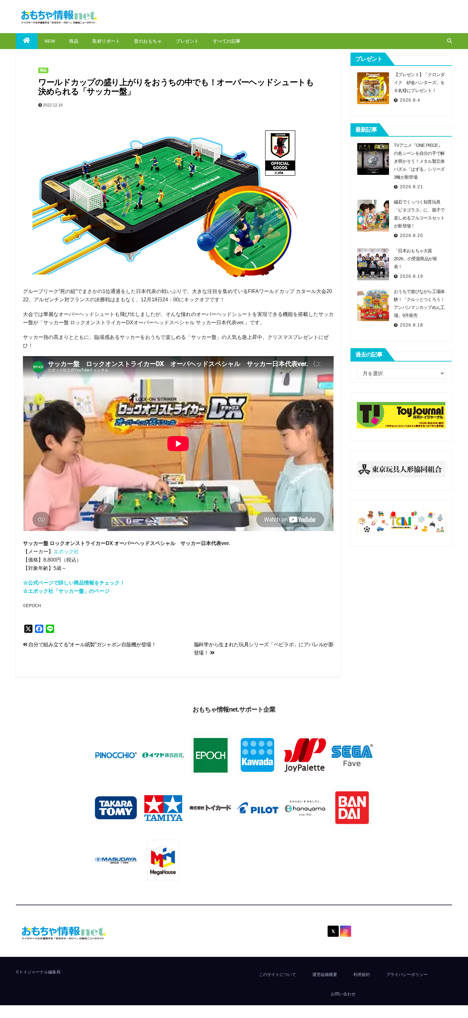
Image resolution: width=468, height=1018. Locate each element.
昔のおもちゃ (148, 41)
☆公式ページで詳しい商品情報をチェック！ (74, 582)
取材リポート (106, 41)
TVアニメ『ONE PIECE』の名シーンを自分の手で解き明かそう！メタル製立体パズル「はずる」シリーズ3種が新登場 (419, 161)
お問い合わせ (343, 994)
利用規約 (361, 974)
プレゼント (187, 41)
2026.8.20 (411, 235)
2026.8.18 (411, 324)
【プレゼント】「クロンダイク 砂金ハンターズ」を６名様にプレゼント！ (419, 82)
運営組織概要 (324, 974)
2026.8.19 (411, 276)
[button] (449, 41)
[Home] (27, 41)
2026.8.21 (411, 186)
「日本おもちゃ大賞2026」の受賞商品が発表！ (415, 258)
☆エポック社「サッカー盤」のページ (66, 591)
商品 (73, 41)
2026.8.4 (410, 100)
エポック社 (66, 551)
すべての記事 (227, 41)
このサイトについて (277, 974)
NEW (50, 41)
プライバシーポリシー (407, 974)
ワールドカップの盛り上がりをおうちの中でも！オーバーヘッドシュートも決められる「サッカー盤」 (176, 86)
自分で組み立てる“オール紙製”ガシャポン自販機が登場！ (91, 644)
